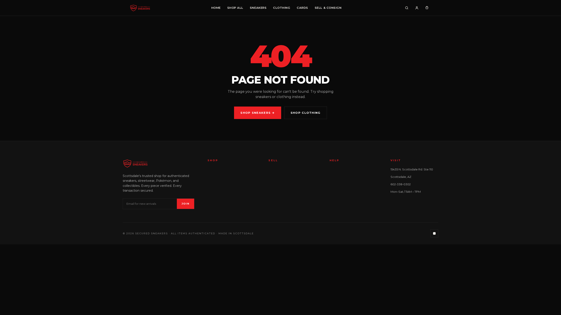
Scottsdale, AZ (401, 176)
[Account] (416, 8)
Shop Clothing (306, 112)
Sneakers (258, 7)
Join (186, 203)
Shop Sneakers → (257, 112)
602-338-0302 (401, 184)
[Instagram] (434, 233)
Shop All (235, 7)
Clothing (281, 7)
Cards (302, 7)
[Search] (406, 8)
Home (216, 7)
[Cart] (427, 8)
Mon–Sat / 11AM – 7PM (406, 191)
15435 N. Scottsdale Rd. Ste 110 (412, 169)
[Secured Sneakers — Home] (140, 8)
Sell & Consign (328, 7)
